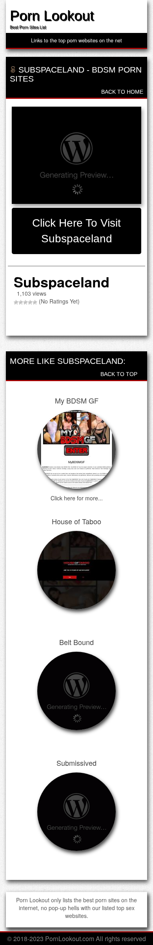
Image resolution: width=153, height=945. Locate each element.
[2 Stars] (20, 302)
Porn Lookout (52, 15)
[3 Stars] (25, 302)
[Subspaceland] (76, 155)
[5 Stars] (35, 302)
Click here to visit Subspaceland (76, 231)
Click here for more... (77, 498)
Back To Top (119, 374)
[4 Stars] (30, 302)
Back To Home (121, 92)
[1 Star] (16, 302)
